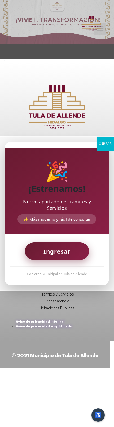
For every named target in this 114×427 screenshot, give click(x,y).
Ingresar (57, 251)
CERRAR (105, 144)
